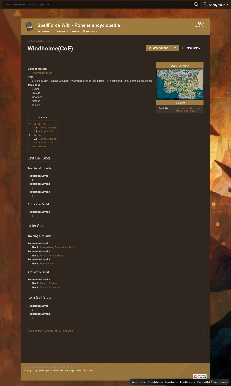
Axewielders (46, 247)
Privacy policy (30, 370)
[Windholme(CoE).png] (180, 83)
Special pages (171, 382)
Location (48, 41)
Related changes (155, 382)
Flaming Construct (49, 287)
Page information (220, 382)
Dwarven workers (64, 247)
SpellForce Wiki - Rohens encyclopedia (78, 25)
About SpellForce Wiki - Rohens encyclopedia (60, 370)
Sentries (44, 255)
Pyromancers (46, 263)
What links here (138, 382)
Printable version (187, 382)
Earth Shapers (58, 255)
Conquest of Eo (37, 40)
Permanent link (203, 382)
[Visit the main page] (29, 26)
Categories (35, 331)
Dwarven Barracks (42, 73)
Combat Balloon (48, 283)
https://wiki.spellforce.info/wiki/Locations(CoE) (188, 109)
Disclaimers (88, 370)
